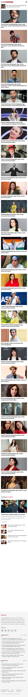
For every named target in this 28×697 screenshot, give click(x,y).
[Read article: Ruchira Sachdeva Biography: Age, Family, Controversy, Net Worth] (14, 408)
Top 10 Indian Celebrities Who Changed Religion (16, 541)
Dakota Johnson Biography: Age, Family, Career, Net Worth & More (12, 362)
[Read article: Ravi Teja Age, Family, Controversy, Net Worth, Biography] (14, 335)
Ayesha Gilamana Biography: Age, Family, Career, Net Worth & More (13, 436)
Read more (5, 522)
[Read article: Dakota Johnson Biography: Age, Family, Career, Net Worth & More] (14, 353)
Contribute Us (19, 690)
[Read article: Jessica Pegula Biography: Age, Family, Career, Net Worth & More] (14, 298)
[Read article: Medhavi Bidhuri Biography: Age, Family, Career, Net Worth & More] (14, 206)
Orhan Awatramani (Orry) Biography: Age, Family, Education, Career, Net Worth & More (13, 104)
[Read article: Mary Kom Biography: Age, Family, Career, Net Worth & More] (14, 243)
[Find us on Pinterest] (5, 630)
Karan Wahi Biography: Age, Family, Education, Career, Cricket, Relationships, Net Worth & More (14, 85)
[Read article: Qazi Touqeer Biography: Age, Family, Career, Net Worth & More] (14, 261)
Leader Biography (5, 690)
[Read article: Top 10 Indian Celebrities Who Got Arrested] (14, 506)
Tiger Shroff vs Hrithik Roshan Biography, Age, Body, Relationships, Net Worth (16, 6)
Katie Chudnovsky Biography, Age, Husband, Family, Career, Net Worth (14, 681)
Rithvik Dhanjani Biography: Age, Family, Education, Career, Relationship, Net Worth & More (13, 65)
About (12, 690)
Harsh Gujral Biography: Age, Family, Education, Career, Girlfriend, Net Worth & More (12, 45)
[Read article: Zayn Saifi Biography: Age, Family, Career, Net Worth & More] (14, 372)
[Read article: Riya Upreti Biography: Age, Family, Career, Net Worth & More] (14, 188)
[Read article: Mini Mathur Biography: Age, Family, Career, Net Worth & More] (14, 224)
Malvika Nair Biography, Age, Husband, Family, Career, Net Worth (12, 678)
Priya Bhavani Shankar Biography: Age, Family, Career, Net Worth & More (12, 325)
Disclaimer (3, 691)
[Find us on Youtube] (2, 630)
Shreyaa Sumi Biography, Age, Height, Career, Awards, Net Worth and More (12, 674)
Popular (25, 635)
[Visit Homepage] (7, 2)
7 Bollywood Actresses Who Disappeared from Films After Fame (17, 536)
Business (25, 660)
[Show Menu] (26, 2)
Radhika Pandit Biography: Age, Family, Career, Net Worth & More (12, 454)
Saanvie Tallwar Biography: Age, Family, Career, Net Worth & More (12, 472)
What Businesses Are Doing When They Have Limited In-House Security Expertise (12, 664)
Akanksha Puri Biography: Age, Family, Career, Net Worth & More (14, 491)
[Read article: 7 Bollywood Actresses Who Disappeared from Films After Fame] (3, 537)
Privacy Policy (11, 691)
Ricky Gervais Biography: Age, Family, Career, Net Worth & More (13, 178)
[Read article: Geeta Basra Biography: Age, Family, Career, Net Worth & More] (14, 280)
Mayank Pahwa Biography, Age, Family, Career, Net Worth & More (14, 671)
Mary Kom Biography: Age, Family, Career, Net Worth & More (14, 252)
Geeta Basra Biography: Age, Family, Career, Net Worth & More (13, 288)
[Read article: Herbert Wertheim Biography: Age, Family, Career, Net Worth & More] (14, 151)
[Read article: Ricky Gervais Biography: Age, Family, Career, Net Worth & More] (14, 169)
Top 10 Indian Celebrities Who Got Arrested (13, 514)
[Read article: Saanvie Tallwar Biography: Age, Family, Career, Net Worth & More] (14, 464)
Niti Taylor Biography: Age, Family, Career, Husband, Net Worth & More (13, 399)
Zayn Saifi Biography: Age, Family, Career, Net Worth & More (14, 380)
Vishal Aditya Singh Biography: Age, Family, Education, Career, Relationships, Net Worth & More (14, 26)
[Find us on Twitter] (15, 630)
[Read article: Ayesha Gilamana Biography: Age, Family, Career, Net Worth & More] (14, 427)
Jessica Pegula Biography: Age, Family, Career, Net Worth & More (12, 307)
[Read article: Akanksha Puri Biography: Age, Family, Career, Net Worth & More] (14, 482)
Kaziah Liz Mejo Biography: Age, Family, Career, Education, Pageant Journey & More (13, 123)
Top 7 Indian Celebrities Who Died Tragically (15, 531)
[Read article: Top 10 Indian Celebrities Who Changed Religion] (3, 542)
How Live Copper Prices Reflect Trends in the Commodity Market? (12, 668)
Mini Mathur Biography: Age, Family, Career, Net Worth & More (13, 233)
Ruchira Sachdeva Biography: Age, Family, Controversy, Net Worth (13, 417)
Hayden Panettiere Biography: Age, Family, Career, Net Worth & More (13, 141)
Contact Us (18, 691)
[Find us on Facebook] (12, 630)
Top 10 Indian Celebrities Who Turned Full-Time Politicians (16, 525)
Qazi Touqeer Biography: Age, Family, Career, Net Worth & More (13, 270)
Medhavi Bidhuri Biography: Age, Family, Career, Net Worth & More (12, 215)
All (21, 635)
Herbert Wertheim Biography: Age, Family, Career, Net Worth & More (12, 160)
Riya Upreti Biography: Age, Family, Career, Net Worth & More (13, 196)
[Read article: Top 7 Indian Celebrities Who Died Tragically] (3, 532)
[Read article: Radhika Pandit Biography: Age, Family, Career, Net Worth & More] (14, 445)
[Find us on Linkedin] (9, 630)
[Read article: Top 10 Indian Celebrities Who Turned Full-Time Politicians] (3, 526)
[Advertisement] (14, 562)
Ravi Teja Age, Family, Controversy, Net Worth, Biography (12, 344)
